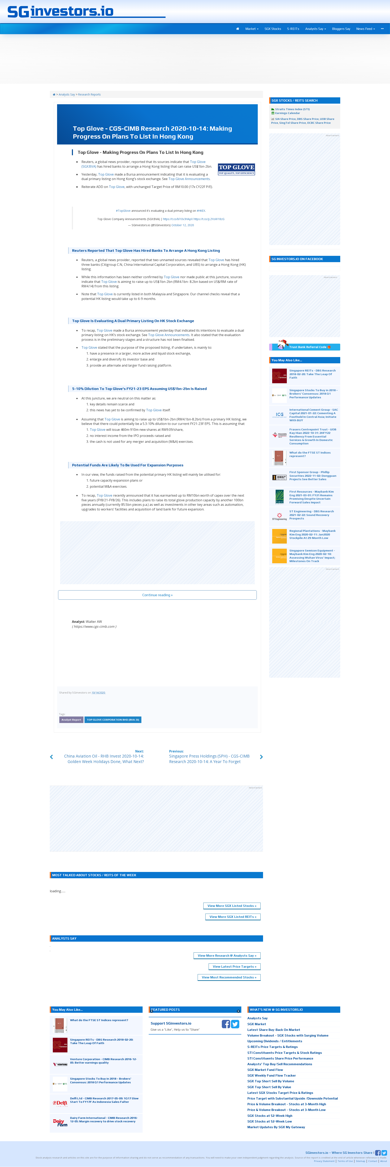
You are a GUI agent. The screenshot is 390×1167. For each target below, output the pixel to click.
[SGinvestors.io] (54, 94)
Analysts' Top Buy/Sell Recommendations (279, 1064)
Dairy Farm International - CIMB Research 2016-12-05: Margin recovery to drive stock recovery (104, 1119)
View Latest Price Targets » (234, 966)
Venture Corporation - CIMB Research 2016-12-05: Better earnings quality (103, 1060)
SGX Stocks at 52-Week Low (269, 1121)
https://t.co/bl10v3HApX (178, 219)
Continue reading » (157, 595)
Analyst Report (71, 719)
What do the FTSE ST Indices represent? (99, 1020)
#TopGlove (123, 211)
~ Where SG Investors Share (339, 1153)
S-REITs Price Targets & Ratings (272, 1047)
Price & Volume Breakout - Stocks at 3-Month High (286, 1104)
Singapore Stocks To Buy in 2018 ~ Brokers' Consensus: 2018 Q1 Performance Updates (313, 393)
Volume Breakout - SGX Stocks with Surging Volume (287, 1035)
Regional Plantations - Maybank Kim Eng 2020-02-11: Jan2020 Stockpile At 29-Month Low (312, 534)
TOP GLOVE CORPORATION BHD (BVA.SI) (113, 719)
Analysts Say (314, 29)
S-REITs (293, 29)
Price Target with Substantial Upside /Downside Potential (292, 1098)
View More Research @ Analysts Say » (227, 955)
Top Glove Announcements (189, 179)
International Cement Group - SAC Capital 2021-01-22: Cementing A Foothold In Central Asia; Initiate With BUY (313, 415)
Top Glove (106, 174)
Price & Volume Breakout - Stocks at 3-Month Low (286, 1110)
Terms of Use (345, 1161)
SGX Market (256, 1024)
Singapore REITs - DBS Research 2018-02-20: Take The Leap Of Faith (312, 374)
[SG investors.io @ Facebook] (226, 1024)
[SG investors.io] (237, 29)
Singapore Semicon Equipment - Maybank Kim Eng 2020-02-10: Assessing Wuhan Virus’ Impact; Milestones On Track (312, 556)
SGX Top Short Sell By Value (269, 1087)
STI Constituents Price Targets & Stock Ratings (284, 1053)
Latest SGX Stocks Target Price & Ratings (280, 1093)
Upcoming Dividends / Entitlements (274, 1041)
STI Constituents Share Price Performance (280, 1058)
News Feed (364, 29)
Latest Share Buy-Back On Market (273, 1030)
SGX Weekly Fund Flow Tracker (271, 1075)
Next (238, 1011)
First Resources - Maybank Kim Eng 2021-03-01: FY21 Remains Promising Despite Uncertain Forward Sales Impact (311, 497)
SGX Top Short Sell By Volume (270, 1081)
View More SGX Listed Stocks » (232, 906)
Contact (372, 1161)
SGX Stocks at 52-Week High (269, 1116)
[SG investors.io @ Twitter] (235, 1024)
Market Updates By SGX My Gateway (276, 1127)
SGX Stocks (273, 29)
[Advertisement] (157, 552)
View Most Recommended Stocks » (229, 977)
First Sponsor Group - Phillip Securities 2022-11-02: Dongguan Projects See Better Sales (312, 475)
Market (251, 29)
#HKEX (201, 211)
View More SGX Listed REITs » (233, 917)
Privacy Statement (324, 1161)
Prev (151, 1011)
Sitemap (360, 1161)
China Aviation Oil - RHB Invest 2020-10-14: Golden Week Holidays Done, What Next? (104, 758)
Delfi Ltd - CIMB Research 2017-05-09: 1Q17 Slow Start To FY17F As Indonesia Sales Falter (104, 1099)
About (383, 1161)
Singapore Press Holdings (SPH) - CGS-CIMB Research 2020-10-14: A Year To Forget (209, 758)
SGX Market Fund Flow (265, 1070)
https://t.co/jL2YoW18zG (209, 219)
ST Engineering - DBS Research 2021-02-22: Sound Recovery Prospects (311, 514)
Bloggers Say (341, 29)
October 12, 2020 (182, 225)
